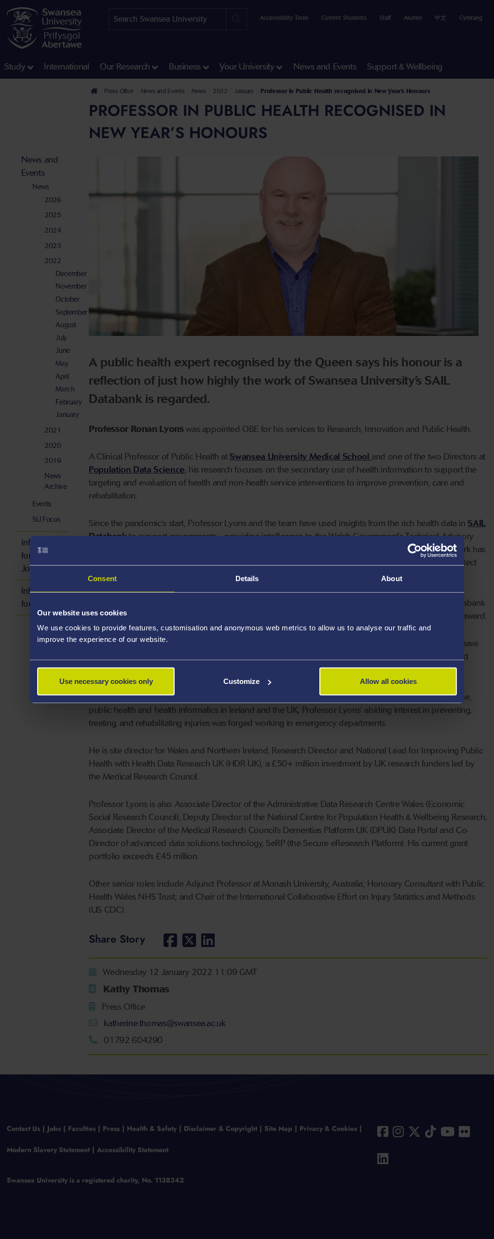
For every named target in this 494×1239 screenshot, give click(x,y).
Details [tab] (247, 578)
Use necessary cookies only (106, 681)
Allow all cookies (388, 681)
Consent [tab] (102, 578)
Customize (241, 681)
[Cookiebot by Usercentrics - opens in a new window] (414, 550)
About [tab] (391, 578)
